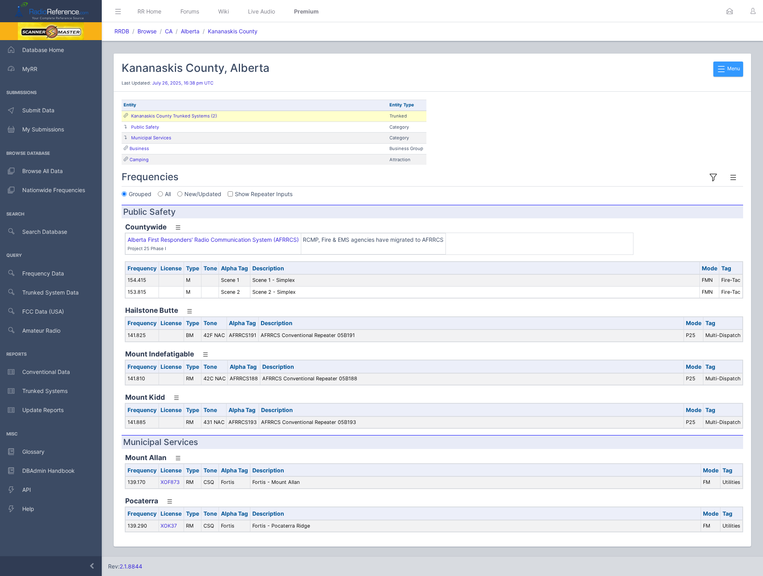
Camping (139, 159)
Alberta (190, 31)
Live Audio (261, 11)
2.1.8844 (131, 566)
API (26, 489)
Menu (733, 68)
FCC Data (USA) (43, 311)
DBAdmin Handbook (48, 470)
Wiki (223, 11)
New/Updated (202, 194)
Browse (147, 31)
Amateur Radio (41, 330)
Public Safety (145, 127)
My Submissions (43, 129)
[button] (729, 11)
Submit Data (38, 110)
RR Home (149, 11)
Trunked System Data (50, 292)
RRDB (121, 31)
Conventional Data (46, 371)
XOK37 (169, 526)
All (168, 194)
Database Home (43, 49)
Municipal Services (151, 138)
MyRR (29, 68)
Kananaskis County (233, 31)
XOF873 (170, 482)
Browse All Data (42, 171)
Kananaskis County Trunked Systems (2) (174, 116)
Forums (189, 11)
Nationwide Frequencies (53, 190)
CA (168, 31)
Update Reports (43, 409)
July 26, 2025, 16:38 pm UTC (182, 83)
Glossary (33, 451)
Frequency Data (43, 273)
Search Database (44, 231)
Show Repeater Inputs (263, 194)
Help (28, 508)
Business (139, 148)
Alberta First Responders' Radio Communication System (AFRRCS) (213, 239)
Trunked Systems (45, 390)
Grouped (140, 194)
